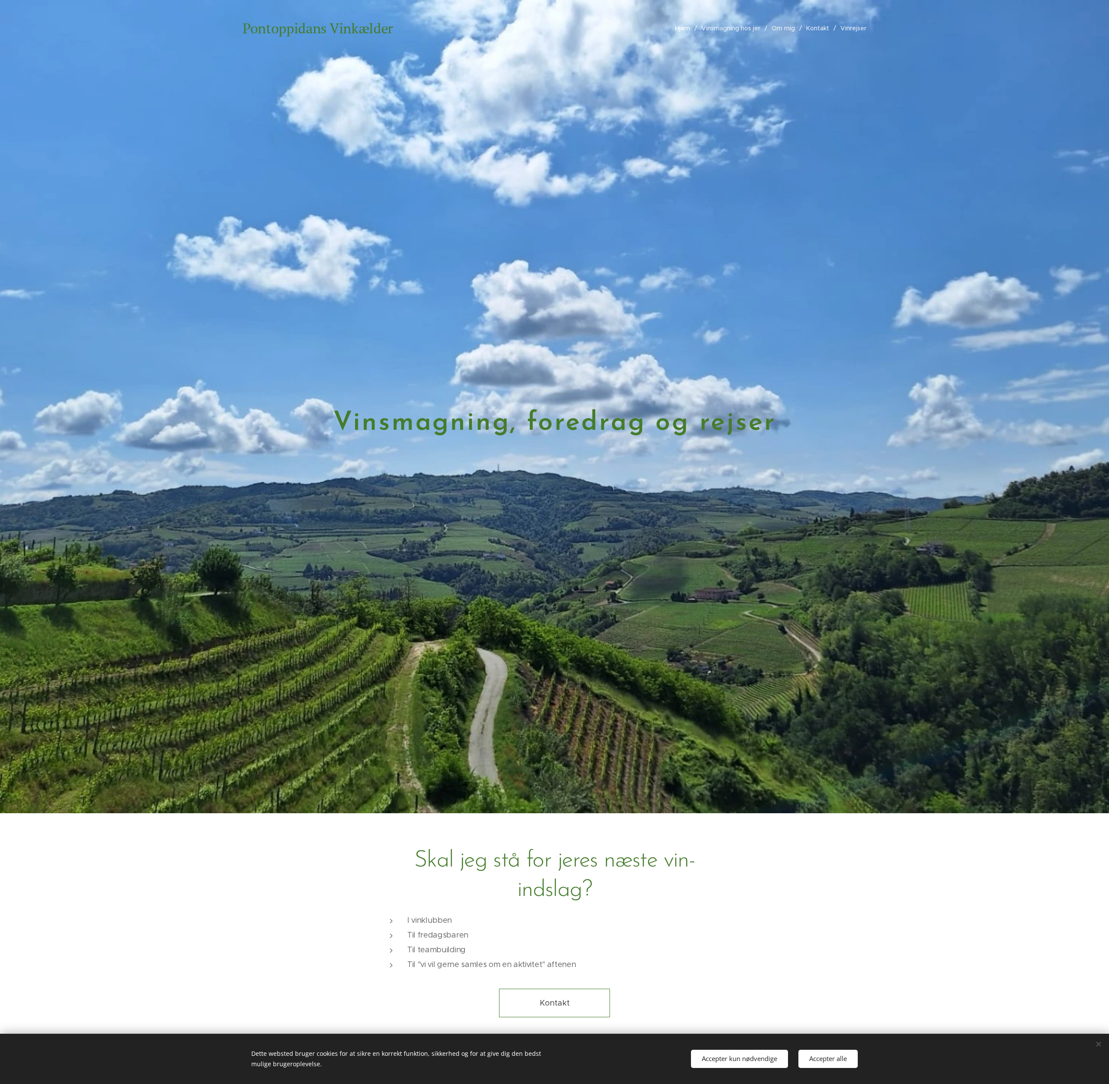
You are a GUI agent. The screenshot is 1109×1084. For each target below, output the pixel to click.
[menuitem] (685, 28)
